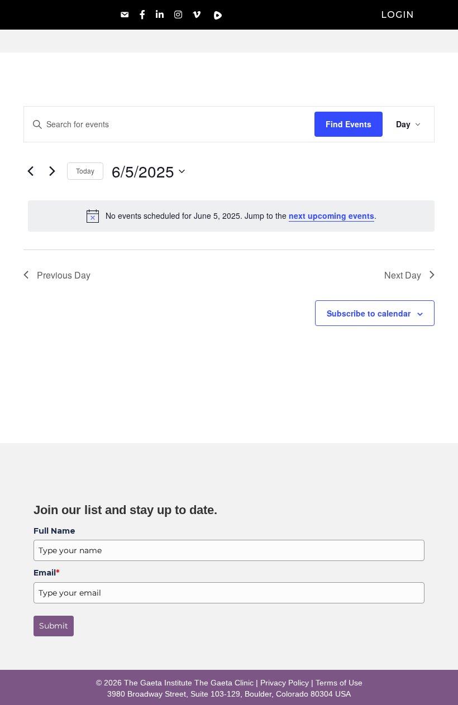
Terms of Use (339, 682)
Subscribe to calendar (369, 313)
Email (46, 573)
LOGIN (397, 14)
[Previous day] (30, 171)
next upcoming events (331, 215)
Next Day (402, 274)
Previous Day (63, 274)
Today (85, 170)
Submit (53, 626)
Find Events (348, 124)
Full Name (54, 531)
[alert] (231, 216)
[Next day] (52, 171)
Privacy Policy (284, 682)
